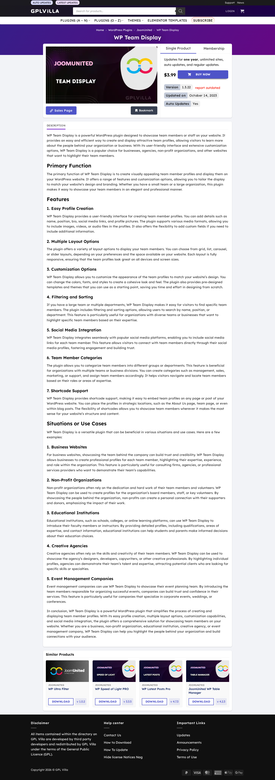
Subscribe (203, 20)
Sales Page (63, 110)
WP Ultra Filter (58, 689)
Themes (134, 20)
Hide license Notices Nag (123, 757)
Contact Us (112, 735)
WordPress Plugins (120, 30)
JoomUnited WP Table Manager (204, 690)
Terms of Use (187, 757)
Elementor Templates (167, 20)
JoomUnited (144, 30)
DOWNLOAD (61, 701)
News (240, 2)
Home (100, 30)
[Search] (180, 11)
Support (230, 2)
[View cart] (242, 11)
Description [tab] (56, 125)
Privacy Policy (188, 750)
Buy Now (203, 74)
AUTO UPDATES (42, 2)
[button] (144, 110)
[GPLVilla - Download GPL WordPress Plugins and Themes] (45, 11)
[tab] (178, 48)
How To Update (116, 750)
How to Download (117, 742)
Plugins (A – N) (74, 20)
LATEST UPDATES (67, 2)
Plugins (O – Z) (107, 20)
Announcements (189, 742)
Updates (183, 735)
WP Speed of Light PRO (112, 689)
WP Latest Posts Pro (156, 689)
